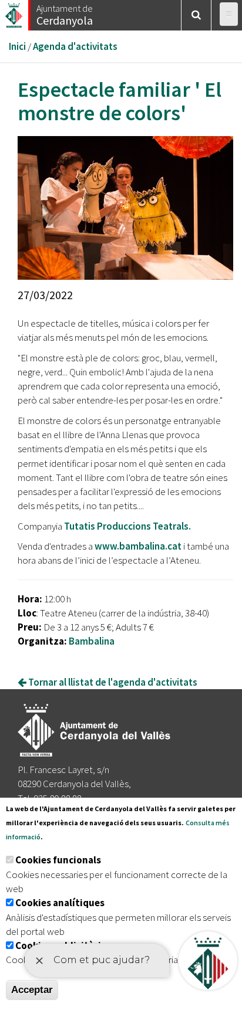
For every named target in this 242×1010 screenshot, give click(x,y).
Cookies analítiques (60, 902)
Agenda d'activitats (75, 46)
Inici (17, 46)
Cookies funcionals (58, 859)
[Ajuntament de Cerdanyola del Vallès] (14, 12)
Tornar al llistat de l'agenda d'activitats (111, 682)
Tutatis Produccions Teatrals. (127, 526)
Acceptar (32, 989)
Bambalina (92, 641)
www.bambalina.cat (138, 546)
